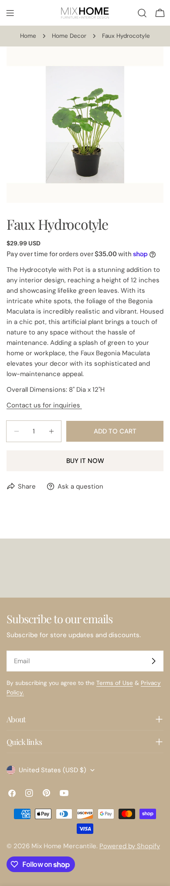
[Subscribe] (153, 661)
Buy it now (85, 460)
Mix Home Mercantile (63, 846)
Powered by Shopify (129, 846)
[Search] (142, 13)
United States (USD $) (52, 770)
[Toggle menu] (10, 13)
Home (28, 36)
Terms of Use (114, 683)
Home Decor (69, 36)
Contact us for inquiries (44, 405)
